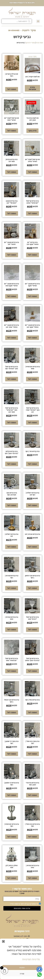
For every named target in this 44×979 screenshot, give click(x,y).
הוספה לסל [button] (11, 89)
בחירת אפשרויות (32, 88)
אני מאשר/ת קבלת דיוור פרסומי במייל (24, 903)
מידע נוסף (32, 130)
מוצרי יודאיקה (30, 43)
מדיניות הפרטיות (31, 959)
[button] (3, 941)
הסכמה (22, 967)
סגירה (22, 974)
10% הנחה (32, 68)
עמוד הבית (39, 43)
